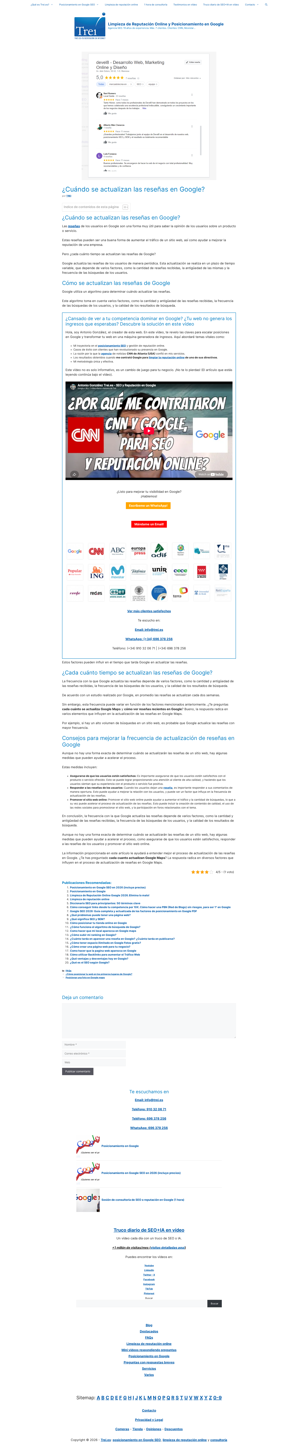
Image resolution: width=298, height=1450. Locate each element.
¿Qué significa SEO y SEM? (87, 919)
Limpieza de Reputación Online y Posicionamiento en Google (166, 24)
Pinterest (149, 1293)
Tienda (137, 1429)
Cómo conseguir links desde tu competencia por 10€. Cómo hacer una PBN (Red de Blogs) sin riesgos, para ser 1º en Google (150, 907)
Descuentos (174, 1429)
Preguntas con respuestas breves (149, 1362)
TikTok (149, 1288)
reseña (167, 787)
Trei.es (106, 1440)
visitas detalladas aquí (168, 1247)
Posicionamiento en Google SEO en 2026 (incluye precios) (108, 887)
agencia (106, 353)
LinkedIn (149, 1270)
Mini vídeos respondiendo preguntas (149, 1350)
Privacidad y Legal (149, 1420)
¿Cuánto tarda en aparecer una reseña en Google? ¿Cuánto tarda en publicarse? (122, 938)
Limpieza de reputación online (121, 4)
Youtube (149, 1265)
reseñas (74, 226)
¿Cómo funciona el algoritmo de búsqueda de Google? (105, 927)
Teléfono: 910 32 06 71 (149, 1109)
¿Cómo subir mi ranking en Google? (93, 934)
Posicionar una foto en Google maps (85, 977)
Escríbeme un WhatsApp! (148, 505)
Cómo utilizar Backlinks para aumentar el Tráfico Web (105, 954)
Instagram (149, 1284)
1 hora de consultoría (155, 4)
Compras (122, 1429)
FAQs (68, 970)
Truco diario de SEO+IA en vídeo (221, 4)
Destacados (149, 1331)
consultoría (218, 1440)
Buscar (149, 1298)
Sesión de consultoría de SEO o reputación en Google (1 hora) (143, 1199)
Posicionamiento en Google (88, 891)
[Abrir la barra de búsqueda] (266, 4)
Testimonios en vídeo (185, 4)
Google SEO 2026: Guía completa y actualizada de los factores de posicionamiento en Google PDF (133, 911)
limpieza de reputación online (185, 1440)
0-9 (217, 1397)
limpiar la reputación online (167, 357)
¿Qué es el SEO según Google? (90, 962)
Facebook (149, 1279)
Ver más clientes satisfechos (149, 611)
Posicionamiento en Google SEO (77, 4)
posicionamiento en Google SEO (137, 1440)
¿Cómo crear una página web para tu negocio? (100, 946)
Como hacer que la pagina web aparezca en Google (103, 950)
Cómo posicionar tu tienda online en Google (98, 923)
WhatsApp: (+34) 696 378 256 (149, 639)
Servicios (149, 1368)
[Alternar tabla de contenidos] (123, 207)
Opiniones (153, 1429)
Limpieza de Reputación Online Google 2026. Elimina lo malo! (109, 895)
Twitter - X (149, 1274)
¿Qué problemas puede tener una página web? (100, 915)
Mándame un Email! (149, 524)
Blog (149, 1325)
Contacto (250, 4)
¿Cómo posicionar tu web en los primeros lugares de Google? (99, 974)
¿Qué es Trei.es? (40, 4)
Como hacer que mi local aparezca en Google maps (103, 930)
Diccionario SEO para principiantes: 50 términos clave (105, 903)
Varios (149, 1375)
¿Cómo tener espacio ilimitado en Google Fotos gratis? (105, 942)
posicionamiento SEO (112, 345)
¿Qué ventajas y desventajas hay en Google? (99, 958)
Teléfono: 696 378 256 (149, 1118)
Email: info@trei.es (149, 630)
